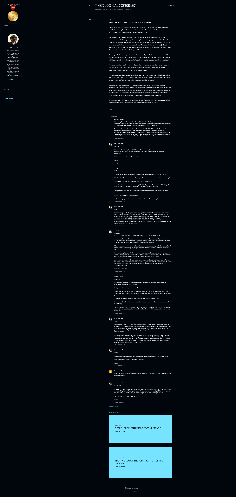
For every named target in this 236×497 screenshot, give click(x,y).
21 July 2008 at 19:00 (119, 378)
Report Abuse (8, 98)
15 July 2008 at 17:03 (119, 365)
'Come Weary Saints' (154, 373)
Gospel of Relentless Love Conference (138, 428)
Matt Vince (135, 491)
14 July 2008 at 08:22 (119, 138)
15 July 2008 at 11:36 (119, 201)
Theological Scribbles (115, 5)
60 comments (122, 466)
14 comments (122, 431)
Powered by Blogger (132, 488)
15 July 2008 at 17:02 (119, 344)
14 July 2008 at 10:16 (119, 163)
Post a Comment (114, 406)
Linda (115, 231)
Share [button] (90, 19)
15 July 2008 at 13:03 (119, 226)
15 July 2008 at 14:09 (119, 271)
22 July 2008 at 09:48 (119, 402)
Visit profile (13, 79)
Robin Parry (117, 143)
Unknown (116, 370)
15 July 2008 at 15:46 (119, 313)
